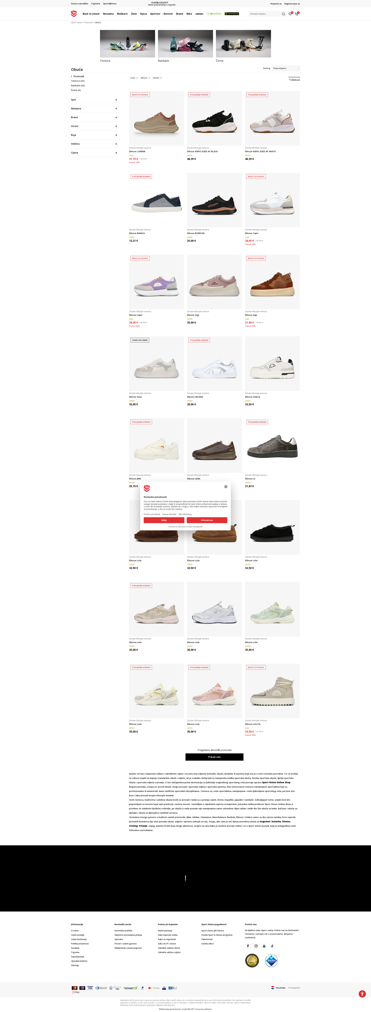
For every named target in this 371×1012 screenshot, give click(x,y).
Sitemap (75, 965)
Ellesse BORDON (195, 233)
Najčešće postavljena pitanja (128, 935)
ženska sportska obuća (264, 778)
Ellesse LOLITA (252, 724)
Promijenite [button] (294, 987)
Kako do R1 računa (167, 943)
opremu (240, 773)
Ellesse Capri (251, 233)
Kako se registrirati (167, 939)
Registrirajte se (292, 3)
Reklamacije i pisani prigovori (128, 948)
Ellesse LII (250, 478)
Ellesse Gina (135, 396)
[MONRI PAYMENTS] (76, 991)
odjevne (202, 773)
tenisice (249, 786)
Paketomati (207, 939)
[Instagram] (256, 946)
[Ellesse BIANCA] (156, 200)
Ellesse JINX (135, 478)
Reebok (231, 817)
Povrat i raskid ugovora (125, 943)
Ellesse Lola (135, 560)
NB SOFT (190, 1009)
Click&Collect (207, 943)
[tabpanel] (128, 46)
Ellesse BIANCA (137, 233)
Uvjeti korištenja (79, 939)
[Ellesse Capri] (272, 200)
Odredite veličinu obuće (169, 948)
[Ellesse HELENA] (214, 363)
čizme (221, 799)
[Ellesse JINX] (156, 445)
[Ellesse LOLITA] (272, 691)
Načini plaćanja (165, 930)
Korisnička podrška (123, 930)
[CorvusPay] (130, 987)
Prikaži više (214, 757)
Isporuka (118, 939)
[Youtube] (264, 946)
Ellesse (240, 817)
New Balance (219, 817)
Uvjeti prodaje (77, 935)
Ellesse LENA (193, 478)
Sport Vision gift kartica (212, 930)
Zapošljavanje (77, 956)
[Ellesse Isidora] (272, 363)
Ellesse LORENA (137, 151)
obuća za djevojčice (149, 812)
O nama (75, 930)
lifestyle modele (165, 795)
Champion (206, 817)
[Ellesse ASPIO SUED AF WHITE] (272, 118)
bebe (274, 808)
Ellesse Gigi (193, 314)
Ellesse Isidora (252, 396)
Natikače (78, 85)
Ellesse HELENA (195, 396)
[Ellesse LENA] (214, 445)
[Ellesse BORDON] (214, 200)
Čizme (76, 90)
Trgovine (75, 952)
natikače (249, 799)
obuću (220, 773)
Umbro (249, 817)
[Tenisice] (127, 43)
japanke (239, 799)
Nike (189, 817)
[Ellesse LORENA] (156, 118)
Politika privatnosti (80, 943)
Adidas (195, 817)
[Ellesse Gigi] (214, 282)
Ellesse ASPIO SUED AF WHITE (260, 151)
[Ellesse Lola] (272, 527)
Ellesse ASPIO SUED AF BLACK (202, 151)
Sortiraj (266, 68)
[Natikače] (185, 43)
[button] (101, 14)
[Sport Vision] (74, 13)
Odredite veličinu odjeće (169, 952)
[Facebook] (248, 946)
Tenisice (77, 80)
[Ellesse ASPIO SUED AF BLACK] (214, 118)
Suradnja (75, 948)
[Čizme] (243, 43)
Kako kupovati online (168, 935)
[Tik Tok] (272, 946)
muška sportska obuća (239, 778)
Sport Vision (76, 22)
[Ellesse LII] (272, 445)
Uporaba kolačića (79, 961)
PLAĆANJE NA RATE (185, 2)
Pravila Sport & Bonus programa (216, 935)
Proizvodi (88, 22)
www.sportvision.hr (173, 1009)
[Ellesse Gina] (156, 363)
